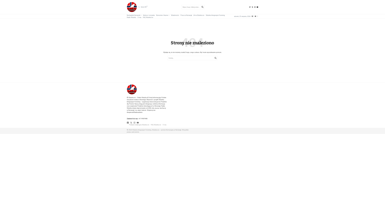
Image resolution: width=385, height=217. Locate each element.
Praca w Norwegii (186, 15)
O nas (139, 17)
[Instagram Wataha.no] (255, 7)
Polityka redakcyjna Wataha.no (139, 125)
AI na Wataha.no (199, 15)
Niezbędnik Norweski (133, 15)
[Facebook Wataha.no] (250, 7)
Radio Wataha (131, 17)
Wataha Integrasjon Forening (215, 15)
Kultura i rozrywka (149, 15)
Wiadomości (175, 15)
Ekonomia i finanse (162, 15)
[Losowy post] (252, 16)
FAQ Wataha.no (148, 17)
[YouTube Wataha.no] (257, 7)
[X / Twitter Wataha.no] (252, 7)
